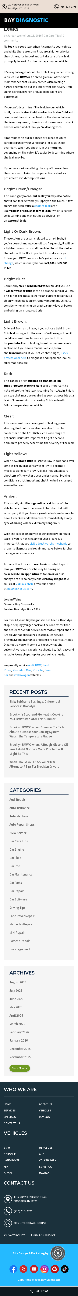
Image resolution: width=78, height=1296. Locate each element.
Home (7, 1104)
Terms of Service (43, 1235)
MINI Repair (17, 932)
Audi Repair (17, 800)
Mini (28, 670)
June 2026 (16, 999)
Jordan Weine (16, 36)
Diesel (8, 1173)
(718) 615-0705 (68, 7)
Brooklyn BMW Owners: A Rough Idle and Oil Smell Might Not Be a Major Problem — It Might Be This (38, 749)
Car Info (14, 866)
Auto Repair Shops (21, 824)
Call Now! (41, 1291)
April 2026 (16, 1015)
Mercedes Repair (20, 924)
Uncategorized (19, 949)
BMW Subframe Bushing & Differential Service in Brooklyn (34, 704)
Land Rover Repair (21, 916)
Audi (31, 665)
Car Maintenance (21, 874)
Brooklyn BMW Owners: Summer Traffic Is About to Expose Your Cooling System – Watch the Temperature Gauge (36, 732)
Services (10, 1111)
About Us (45, 1104)
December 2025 (20, 1049)
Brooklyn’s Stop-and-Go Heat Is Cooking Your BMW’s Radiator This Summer (36, 716)
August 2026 (17, 982)
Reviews (44, 1117)
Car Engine (16, 849)
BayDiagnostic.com (19, 589)
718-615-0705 (24, 584)
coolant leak (42, 206)
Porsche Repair (19, 941)
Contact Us (12, 1123)
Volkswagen (22, 675)
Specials (10, 1117)
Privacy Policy (14, 1235)
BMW (38, 665)
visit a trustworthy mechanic (48, 544)
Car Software (18, 899)
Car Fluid (15, 858)
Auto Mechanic (19, 816)
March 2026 (17, 1024)
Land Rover (12, 1160)
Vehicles (45, 1111)
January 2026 (18, 1040)
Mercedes (18, 670)
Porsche (38, 670)
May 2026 (15, 1007)
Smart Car (46, 1167)
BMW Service (18, 833)
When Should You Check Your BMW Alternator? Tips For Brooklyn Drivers (34, 764)
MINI (6, 1167)
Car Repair (16, 891)
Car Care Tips (52, 36)
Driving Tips (17, 908)
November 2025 (20, 1057)
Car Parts (15, 883)
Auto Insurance (19, 808)
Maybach (45, 1173)
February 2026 (19, 1032)
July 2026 (15, 990)
